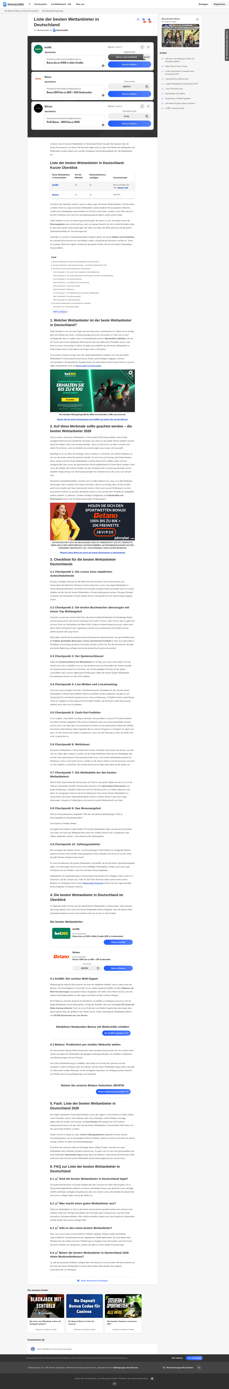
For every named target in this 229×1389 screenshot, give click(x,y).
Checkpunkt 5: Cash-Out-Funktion (68, 286)
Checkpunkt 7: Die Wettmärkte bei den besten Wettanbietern (77, 293)
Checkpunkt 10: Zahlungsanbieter (68, 300)
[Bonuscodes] (13, 4)
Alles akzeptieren (194, 1358)
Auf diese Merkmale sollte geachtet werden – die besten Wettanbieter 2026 (80, 265)
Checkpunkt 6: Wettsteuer (65, 289)
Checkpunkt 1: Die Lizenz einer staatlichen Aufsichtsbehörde (78, 272)
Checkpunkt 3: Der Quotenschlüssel (69, 279)
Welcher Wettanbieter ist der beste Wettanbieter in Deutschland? (76, 262)
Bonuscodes (43, 30)
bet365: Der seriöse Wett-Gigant (67, 307)
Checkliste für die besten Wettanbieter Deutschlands (72, 269)
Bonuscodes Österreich (93, 883)
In (114, 1384)
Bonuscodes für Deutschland (88, 366)
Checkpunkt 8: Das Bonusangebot (68, 296)
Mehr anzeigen (60, 312)
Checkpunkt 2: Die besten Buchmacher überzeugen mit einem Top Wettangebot (84, 276)
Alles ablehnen (177, 1358)
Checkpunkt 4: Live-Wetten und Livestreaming (72, 282)
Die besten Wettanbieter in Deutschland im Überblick (72, 303)
